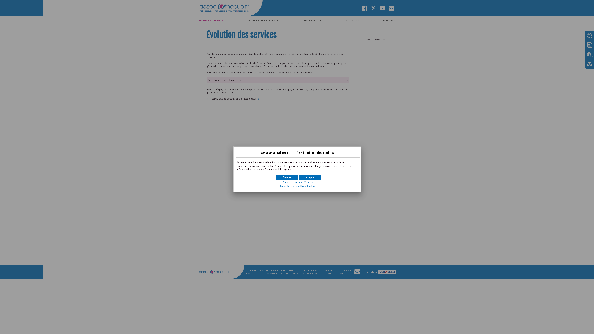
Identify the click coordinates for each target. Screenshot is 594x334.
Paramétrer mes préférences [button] (297, 182)
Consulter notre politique (297, 185)
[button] (310, 177)
